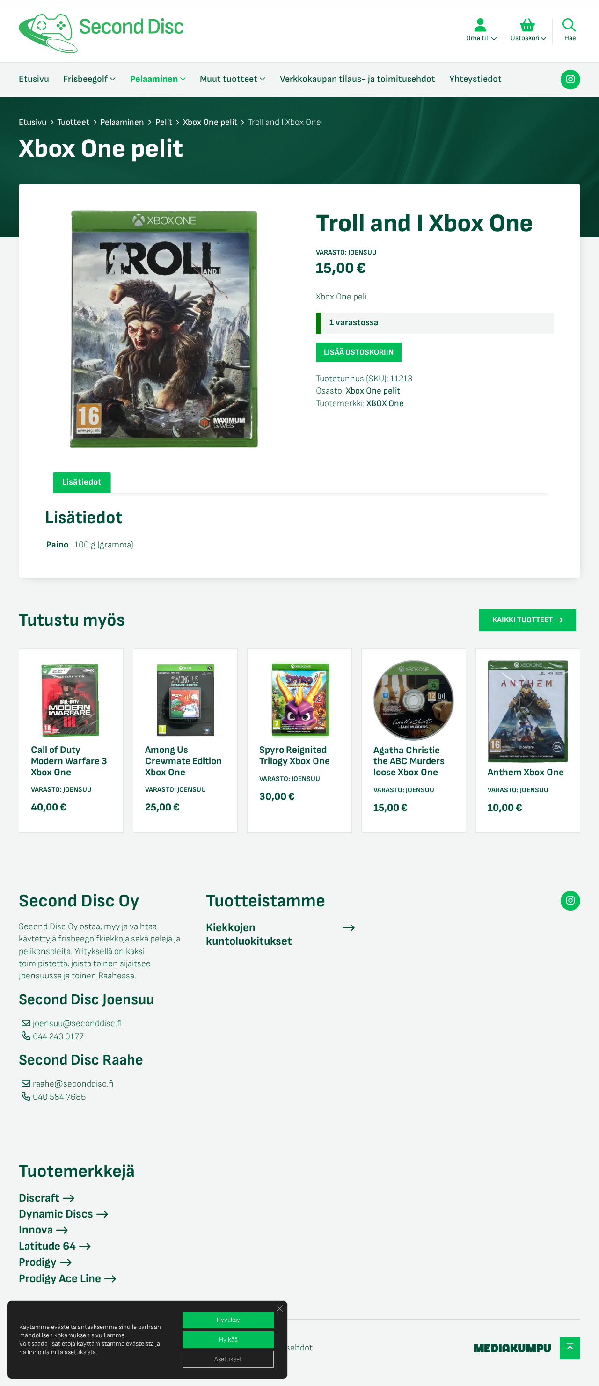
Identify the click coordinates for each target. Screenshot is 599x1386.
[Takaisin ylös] (570, 1348)
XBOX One (385, 403)
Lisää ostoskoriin (359, 352)
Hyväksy (228, 1320)
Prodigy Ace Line (60, 1278)
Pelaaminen (154, 79)
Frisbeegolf (85, 79)
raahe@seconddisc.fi (73, 1084)
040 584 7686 (59, 1097)
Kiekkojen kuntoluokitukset (249, 934)
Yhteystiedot (475, 79)
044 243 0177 (58, 1036)
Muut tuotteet (228, 79)
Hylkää (228, 1339)
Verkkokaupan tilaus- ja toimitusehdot (357, 79)
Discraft (39, 1198)
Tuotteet (73, 122)
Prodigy (38, 1262)
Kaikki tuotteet (522, 620)
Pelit (163, 122)
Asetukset (228, 1359)
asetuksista (80, 1352)
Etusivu (34, 79)
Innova (36, 1230)
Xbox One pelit (210, 122)
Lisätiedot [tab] (82, 482)
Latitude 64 (47, 1246)
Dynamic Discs (56, 1214)
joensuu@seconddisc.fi (77, 1023)
